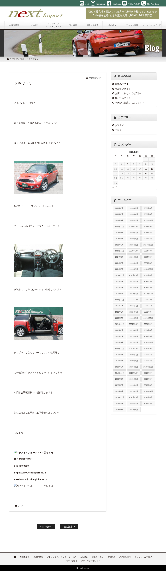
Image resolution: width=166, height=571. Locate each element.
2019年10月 (133, 373)
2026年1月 (134, 220)
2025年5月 (119, 239)
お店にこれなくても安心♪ (128, 93)
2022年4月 (134, 312)
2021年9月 (148, 324)
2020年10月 (133, 349)
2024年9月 (148, 251)
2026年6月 (148, 208)
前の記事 (46, 526)
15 (146, 169)
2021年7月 (134, 330)
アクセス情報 (125, 557)
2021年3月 (148, 336)
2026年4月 (134, 214)
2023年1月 (134, 294)
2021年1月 (134, 342)
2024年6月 (148, 257)
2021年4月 (134, 336)
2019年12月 (148, 367)
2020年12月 (148, 342)
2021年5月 (119, 336)
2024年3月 (148, 263)
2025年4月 (134, 239)
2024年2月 (119, 269)
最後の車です (122, 84)
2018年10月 (133, 397)
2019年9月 (148, 373)
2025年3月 (148, 239)
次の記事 (68, 526)
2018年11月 (119, 397)
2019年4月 (134, 385)
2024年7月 (134, 257)
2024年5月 (119, 263)
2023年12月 (148, 269)
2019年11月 (119, 373)
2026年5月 (119, 214)
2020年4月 (134, 361)
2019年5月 (119, 385)
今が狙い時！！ (123, 88)
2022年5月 (119, 312)
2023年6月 (148, 281)
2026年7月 (134, 208)
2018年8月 (119, 403)
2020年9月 (148, 349)
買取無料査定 (97, 557)
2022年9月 (148, 300)
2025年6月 (148, 232)
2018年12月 (148, 391)
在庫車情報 (25, 557)
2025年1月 (134, 245)
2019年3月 (148, 385)
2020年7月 (134, 355)
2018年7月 (134, 403)
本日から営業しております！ (129, 102)
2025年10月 (133, 226)
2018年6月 (148, 403)
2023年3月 (148, 287)
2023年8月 (119, 281)
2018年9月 (148, 397)
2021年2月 (119, 342)
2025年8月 (119, 232)
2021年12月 (148, 318)
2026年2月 (119, 220)
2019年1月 (134, 391)
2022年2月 (119, 318)
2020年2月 (119, 367)
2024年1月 (134, 269)
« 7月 (115, 187)
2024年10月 (133, 251)
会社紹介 (111, 557)
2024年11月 (119, 251)
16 (152, 169)
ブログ (15, 59)
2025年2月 (119, 245)
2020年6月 (148, 355)
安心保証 (84, 557)
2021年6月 (148, 330)
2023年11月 (119, 275)
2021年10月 (133, 324)
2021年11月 (119, 324)
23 (152, 173)
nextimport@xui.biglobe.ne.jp (30, 479)
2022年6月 (148, 306)
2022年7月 (134, 306)
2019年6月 (148, 379)
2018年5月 (119, 410)
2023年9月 (148, 275)
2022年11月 (119, 300)
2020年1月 (134, 367)
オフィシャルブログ (143, 557)
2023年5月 (119, 287)
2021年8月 (119, 330)
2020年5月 (119, 361)
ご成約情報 (38, 557)
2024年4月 (134, 263)
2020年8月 (119, 355)
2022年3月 (148, 312)
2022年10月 (133, 300)
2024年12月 (148, 245)
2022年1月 (134, 318)
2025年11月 (119, 226)
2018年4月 (134, 410)
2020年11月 (119, 349)
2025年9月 (148, 226)
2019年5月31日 (95, 78)
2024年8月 (119, 257)
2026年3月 (148, 214)
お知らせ (119, 125)
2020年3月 (148, 361)
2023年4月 (134, 287)
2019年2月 (119, 391)
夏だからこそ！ (123, 98)
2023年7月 (134, 281)
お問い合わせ (71, 561)
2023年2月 (119, 294)
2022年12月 (148, 294)
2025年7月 (134, 232)
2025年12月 (148, 220)
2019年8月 (119, 379)
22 (146, 173)
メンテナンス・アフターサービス (61, 557)
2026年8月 (119, 208)
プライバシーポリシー (91, 561)
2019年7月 (134, 379)
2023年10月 (133, 275)
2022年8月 (119, 306)
